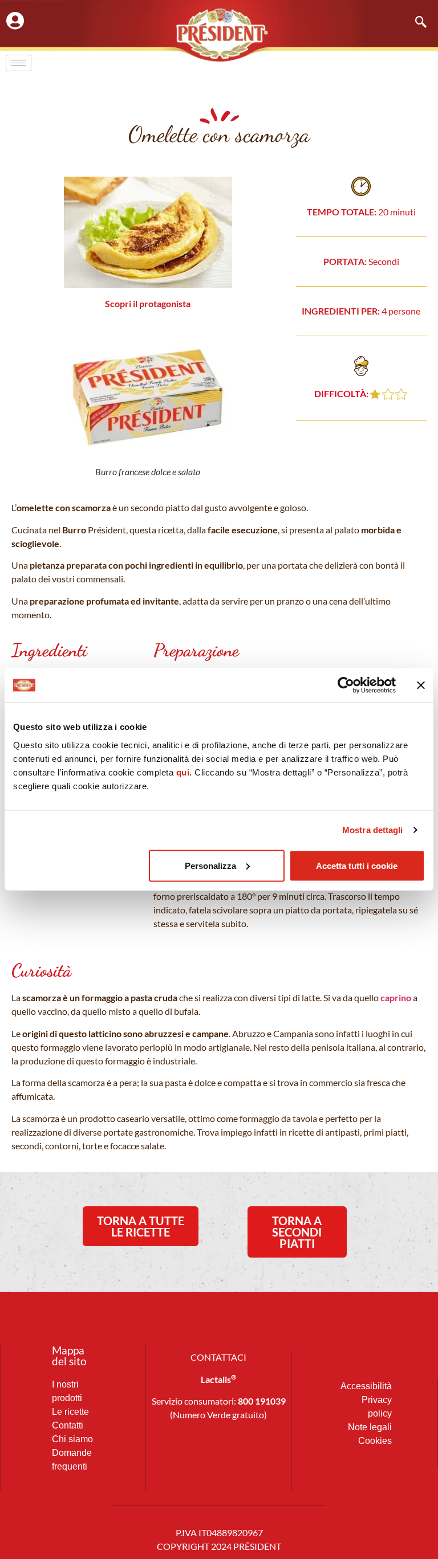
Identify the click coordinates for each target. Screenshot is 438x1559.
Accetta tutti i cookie (357, 865)
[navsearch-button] (415, 22)
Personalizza (210, 865)
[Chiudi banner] (421, 685)
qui (183, 772)
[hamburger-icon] (18, 63)
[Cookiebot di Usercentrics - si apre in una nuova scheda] (346, 685)
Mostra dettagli (372, 830)
